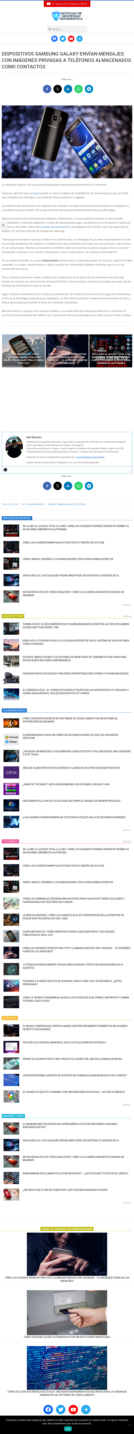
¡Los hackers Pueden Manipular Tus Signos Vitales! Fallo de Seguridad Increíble (74, 817)
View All (127, 604)
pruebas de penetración (54, 226)
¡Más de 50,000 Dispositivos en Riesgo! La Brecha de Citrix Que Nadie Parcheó (71, 768)
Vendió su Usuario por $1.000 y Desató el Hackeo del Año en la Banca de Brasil (72, 1059)
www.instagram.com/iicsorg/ (91, 457)
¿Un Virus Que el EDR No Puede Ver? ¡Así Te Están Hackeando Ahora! (65, 1190)
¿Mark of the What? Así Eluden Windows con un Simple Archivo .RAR (66, 784)
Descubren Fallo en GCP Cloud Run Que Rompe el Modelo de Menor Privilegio (71, 800)
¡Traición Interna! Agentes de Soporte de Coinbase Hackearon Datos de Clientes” (75, 1075)
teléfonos (80, 504)
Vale (68, 1428)
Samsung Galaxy (65, 504)
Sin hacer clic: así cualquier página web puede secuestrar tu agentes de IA (71, 575)
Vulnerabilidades (35, 504)
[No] (129, 1425)
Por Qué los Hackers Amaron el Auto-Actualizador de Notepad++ (64, 1042)
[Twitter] (5, 469)
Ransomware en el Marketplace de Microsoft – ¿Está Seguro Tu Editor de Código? (75, 1173)
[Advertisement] (67, 400)
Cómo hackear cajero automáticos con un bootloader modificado (67, 1337)
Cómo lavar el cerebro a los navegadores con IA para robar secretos (68, 559)
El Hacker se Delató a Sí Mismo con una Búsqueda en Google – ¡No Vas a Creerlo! (74, 1092)
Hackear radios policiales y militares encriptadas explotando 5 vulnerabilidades (76, 673)
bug (35, 193)
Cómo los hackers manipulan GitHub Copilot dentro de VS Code (63, 542)
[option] (23, 350)
